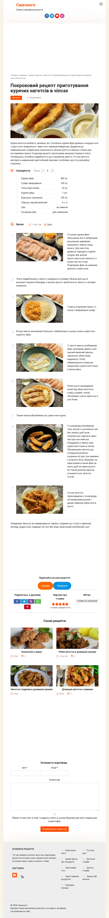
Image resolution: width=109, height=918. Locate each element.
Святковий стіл (68, 869)
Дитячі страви (87, 869)
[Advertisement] (54, 50)
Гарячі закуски (35, 75)
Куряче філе (27, 178)
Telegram (62, 585)
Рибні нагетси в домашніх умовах (77, 651)
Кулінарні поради (67, 886)
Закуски (23, 75)
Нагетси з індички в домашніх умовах (32, 689)
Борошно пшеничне (31, 197)
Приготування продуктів (70, 877)
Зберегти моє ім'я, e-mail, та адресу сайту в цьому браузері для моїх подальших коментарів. (54, 820)
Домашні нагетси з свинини (77, 689)
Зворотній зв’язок (89, 877)
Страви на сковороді (87, 601)
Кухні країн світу (68, 851)
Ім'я (24, 767)
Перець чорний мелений (34, 202)
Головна (14, 75)
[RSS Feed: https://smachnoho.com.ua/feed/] (22, 876)
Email (54, 767)
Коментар (54, 779)
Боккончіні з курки (31, 651)
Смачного (25, 5)
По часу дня (88, 851)
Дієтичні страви (88, 860)
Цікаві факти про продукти (69, 860)
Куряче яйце (27, 192)
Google (45, 585)
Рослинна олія (28, 212)
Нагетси (47, 75)
